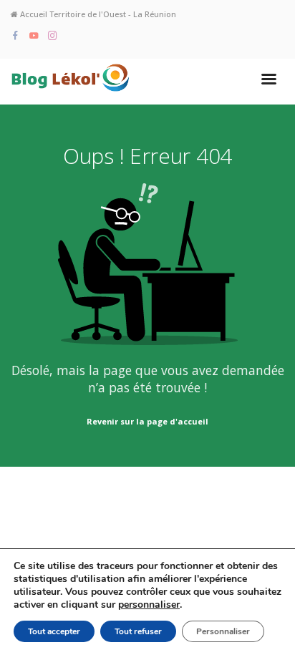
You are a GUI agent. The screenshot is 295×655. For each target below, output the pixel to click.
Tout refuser (138, 631)
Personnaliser (223, 631)
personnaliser (149, 604)
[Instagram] (52, 36)
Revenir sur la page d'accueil (147, 421)
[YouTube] (34, 36)
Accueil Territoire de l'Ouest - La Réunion (97, 14)
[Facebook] (15, 36)
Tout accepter (54, 631)
